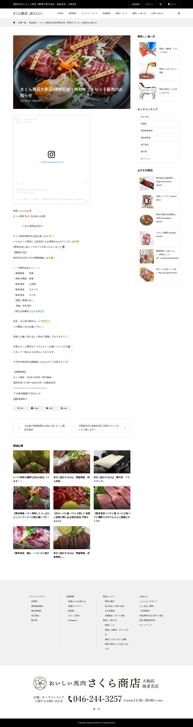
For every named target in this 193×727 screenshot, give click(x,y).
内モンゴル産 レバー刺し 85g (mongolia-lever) (166, 271)
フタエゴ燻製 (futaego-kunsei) (166, 234)
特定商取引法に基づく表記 (151, 615)
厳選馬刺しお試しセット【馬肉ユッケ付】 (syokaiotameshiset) (167, 254)
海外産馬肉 (146, 137)
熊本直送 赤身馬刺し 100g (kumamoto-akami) (165, 181)
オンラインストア (89, 13)
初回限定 (72, 13)
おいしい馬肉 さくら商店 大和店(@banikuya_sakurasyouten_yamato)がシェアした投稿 (56, 199)
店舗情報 (106, 13)
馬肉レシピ (110, 625)
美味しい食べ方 (139, 13)
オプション (146, 158)
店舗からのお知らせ (77, 601)
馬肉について (121, 13)
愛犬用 (144, 151)
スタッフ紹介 (74, 615)
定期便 (144, 123)
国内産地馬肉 (147, 130)
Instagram (72, 620)
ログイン (150, 4)
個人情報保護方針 (147, 620)
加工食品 (145, 144)
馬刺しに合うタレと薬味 (116, 639)
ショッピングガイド (148, 601)
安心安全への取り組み (115, 606)
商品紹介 (36, 101)
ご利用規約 (144, 611)
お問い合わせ (157, 13)
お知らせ (144, 596)
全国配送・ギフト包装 (115, 615)
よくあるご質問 (146, 606)
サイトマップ (145, 625)
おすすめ (145, 117)
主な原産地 (110, 611)
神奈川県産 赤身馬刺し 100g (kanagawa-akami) (166, 218)
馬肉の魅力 (110, 601)
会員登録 (136, 4)
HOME (60, 13)
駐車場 (71, 611)
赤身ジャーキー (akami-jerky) (166, 198)
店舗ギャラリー (75, 606)
